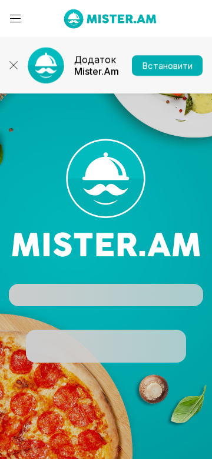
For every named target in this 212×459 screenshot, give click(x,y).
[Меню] (15, 18)
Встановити (167, 65)
